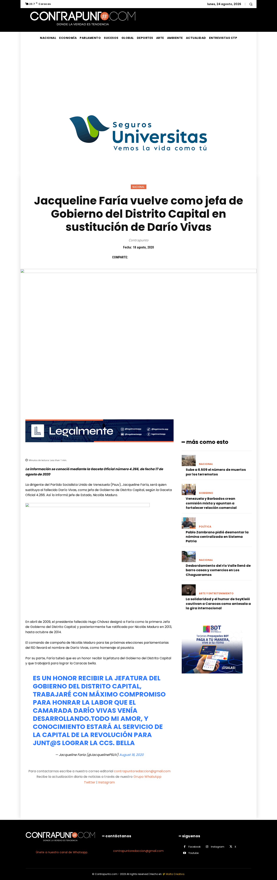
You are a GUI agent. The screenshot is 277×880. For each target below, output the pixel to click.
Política (205, 526)
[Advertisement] (138, 74)
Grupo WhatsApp (147, 776)
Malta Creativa (175, 874)
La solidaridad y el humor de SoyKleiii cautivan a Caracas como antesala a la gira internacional (218, 603)
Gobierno (206, 493)
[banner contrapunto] (99, 445)
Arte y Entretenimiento (216, 593)
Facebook (194, 846)
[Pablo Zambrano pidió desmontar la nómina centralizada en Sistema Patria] (189, 522)
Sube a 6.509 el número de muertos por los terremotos (216, 471)
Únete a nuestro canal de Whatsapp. (62, 852)
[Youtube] (184, 852)
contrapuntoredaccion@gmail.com (142, 771)
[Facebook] (133, 257)
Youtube (193, 853)
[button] (251, 4)
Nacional (138, 187)
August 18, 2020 (131, 754)
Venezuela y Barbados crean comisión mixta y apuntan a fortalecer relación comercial (211, 503)
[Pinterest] (152, 257)
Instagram (106, 782)
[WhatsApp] (161, 257)
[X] (142, 257)
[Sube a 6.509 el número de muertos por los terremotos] (189, 460)
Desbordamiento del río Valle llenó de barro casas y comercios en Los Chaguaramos (218, 570)
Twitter (90, 782)
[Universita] (138, 166)
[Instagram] (207, 846)
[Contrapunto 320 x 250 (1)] (212, 677)
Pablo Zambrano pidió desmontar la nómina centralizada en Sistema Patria (217, 537)
